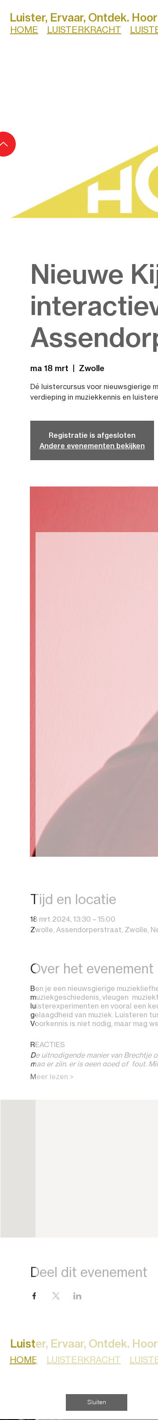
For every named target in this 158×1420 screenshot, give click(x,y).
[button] (96, 1402)
